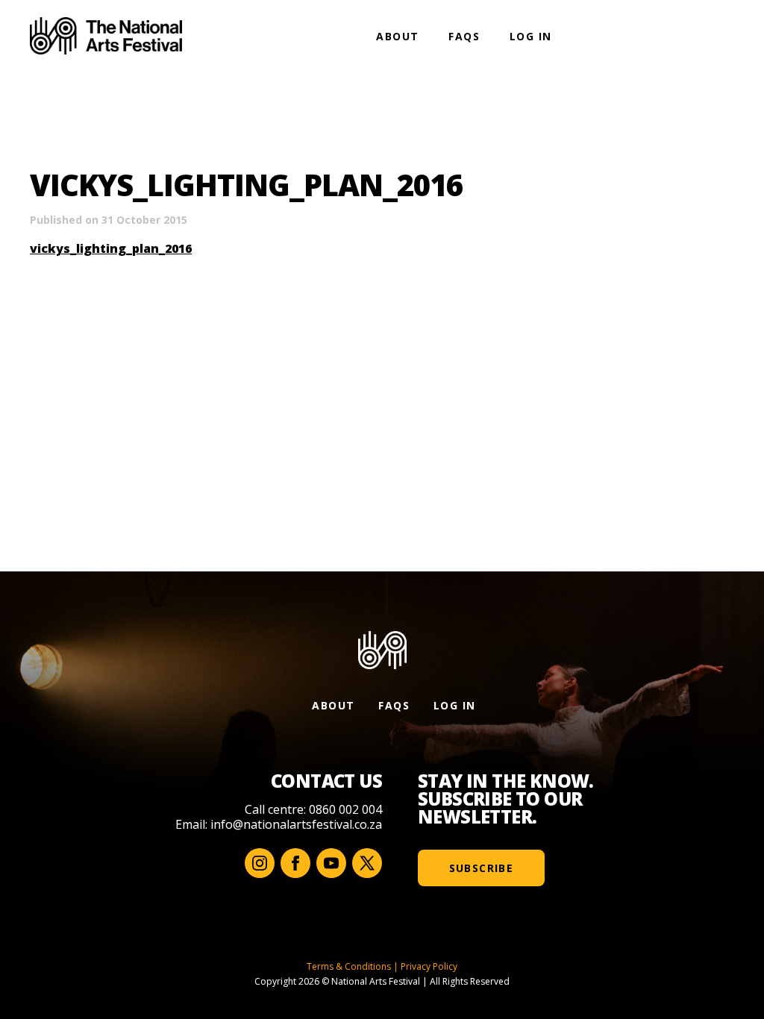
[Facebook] (295, 863)
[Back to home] (106, 35)
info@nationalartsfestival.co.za (296, 824)
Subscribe (481, 868)
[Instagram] (260, 863)
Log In (530, 36)
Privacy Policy (429, 966)
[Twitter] (367, 863)
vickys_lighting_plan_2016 (111, 248)
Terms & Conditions (349, 966)
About (397, 36)
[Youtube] (331, 863)
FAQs (464, 36)
